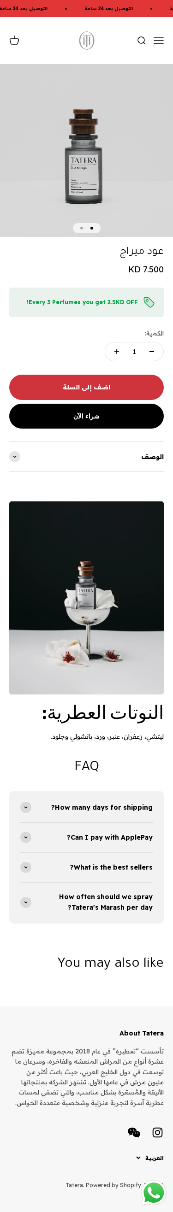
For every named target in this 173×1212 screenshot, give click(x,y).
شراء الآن (86, 416)
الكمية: (154, 333)
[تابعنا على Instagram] (157, 1132)
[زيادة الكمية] (116, 351)
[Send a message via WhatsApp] (153, 1192)
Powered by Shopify (113, 1185)
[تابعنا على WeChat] (134, 1132)
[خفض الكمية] (151, 351)
